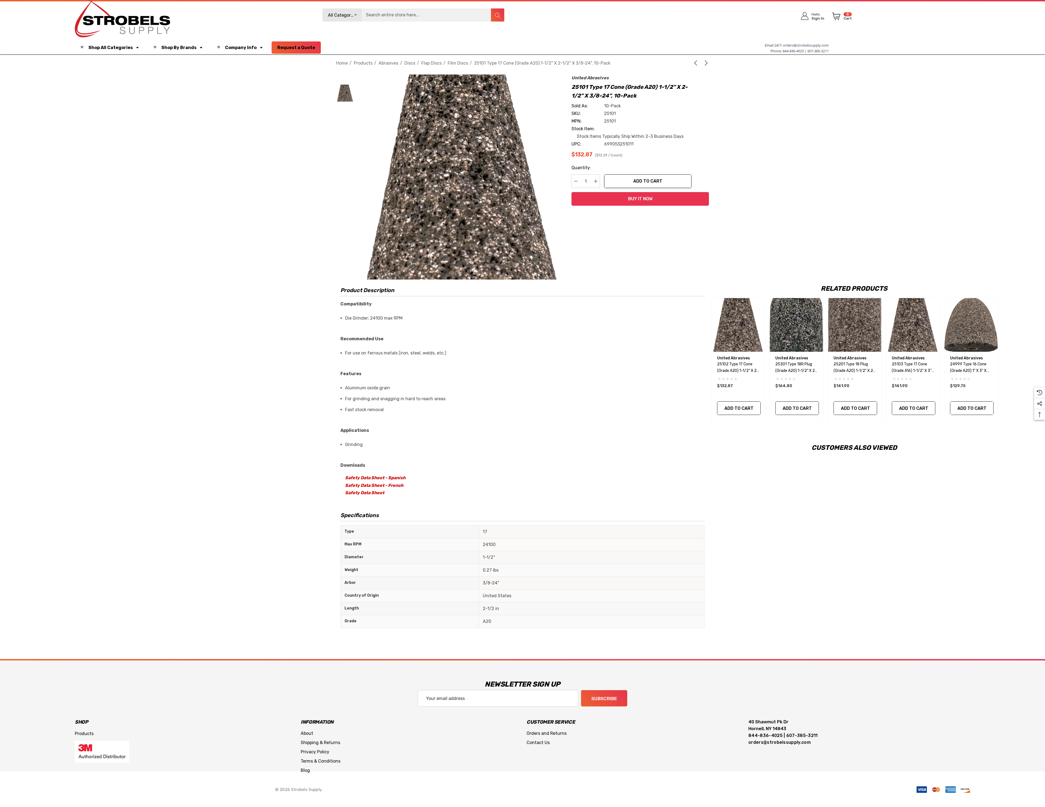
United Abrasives (590, 77)
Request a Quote (296, 47)
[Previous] (696, 63)
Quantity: (581, 167)
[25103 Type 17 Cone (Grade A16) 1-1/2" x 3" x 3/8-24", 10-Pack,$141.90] (913, 325)
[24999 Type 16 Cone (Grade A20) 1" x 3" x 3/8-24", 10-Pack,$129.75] (971, 325)
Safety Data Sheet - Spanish (375, 477)
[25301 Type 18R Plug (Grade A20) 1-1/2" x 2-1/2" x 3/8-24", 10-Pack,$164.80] (796, 325)
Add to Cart (647, 181)
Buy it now (640, 198)
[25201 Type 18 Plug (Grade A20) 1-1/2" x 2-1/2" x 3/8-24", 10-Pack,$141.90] (854, 325)
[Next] (705, 63)
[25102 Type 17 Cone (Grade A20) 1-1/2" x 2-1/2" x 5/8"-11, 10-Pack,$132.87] (738, 325)
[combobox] (413, 15)
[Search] (497, 15)
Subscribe (604, 698)
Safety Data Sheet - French (374, 485)
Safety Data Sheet (364, 492)
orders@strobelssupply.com (806, 45)
